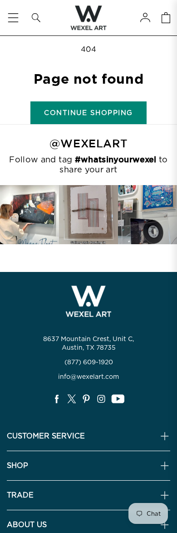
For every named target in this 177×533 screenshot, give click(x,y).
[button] (35, 17)
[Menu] (13, 17)
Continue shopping (88, 113)
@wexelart (88, 143)
